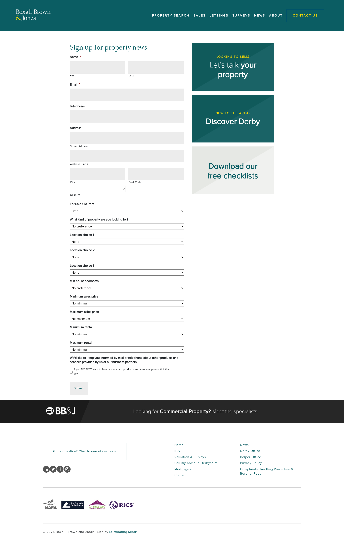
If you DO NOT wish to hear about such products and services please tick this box (121, 371)
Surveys (241, 15)
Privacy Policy (251, 463)
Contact (180, 475)
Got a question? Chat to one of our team (84, 451)
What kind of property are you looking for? (99, 220)
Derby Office (250, 451)
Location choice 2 (82, 250)
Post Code (135, 182)
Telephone (77, 106)
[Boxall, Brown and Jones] (33, 20)
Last (131, 75)
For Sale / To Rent (82, 204)
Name (75, 57)
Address (75, 128)
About (276, 15)
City (72, 182)
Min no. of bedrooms (84, 281)
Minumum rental (81, 327)
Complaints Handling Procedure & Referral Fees (266, 471)
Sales (200, 15)
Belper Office (250, 457)
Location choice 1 (82, 235)
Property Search (171, 15)
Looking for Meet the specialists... (197, 411)
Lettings (219, 15)
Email (75, 85)
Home (179, 445)
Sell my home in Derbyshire (196, 463)
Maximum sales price (84, 312)
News (259, 15)
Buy (177, 451)
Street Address (79, 146)
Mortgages (182, 469)
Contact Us (305, 15)
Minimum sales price (84, 297)
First (72, 75)
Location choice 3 (82, 266)
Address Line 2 (79, 164)
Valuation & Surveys (190, 457)
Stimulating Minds (123, 532)
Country (75, 195)
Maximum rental (81, 343)
